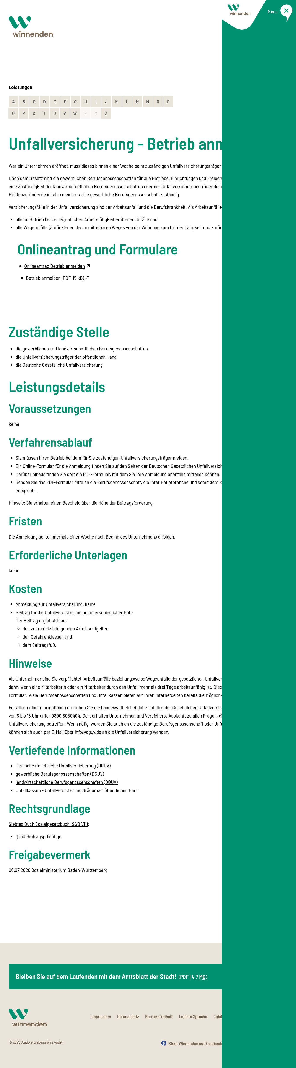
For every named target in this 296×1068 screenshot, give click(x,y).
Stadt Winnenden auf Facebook (195, 1043)
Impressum (101, 1016)
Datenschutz (128, 1016)
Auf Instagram (247, 1043)
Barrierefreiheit (159, 1016)
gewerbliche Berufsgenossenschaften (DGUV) (60, 774)
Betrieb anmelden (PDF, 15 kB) (55, 278)
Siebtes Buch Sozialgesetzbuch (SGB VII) (48, 824)
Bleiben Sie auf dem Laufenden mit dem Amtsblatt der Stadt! (111, 976)
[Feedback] (283, 920)
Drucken (280, 1043)
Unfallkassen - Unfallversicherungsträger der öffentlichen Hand (77, 790)
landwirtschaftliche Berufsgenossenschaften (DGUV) (67, 782)
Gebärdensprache (228, 1016)
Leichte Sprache (193, 1016)
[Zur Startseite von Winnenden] (31, 26)
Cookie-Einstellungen (268, 1016)
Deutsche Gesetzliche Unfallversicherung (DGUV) (63, 765)
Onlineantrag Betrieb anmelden (54, 266)
